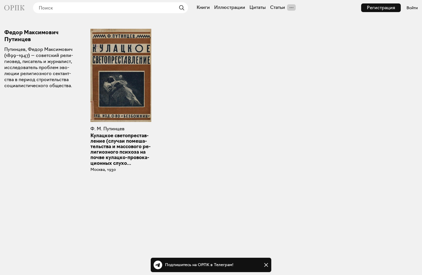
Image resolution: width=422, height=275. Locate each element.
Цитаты (257, 7)
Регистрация (381, 7)
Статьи (277, 7)
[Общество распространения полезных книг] (14, 8)
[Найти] (180, 8)
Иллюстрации (229, 7)
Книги (203, 7)
